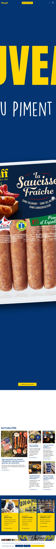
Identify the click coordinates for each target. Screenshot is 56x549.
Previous (3, 198)
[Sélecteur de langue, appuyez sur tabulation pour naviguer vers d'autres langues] (49, 2)
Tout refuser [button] (27, 545)
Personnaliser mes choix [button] (8, 546)
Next (53, 198)
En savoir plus (5, 470)
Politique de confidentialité (38, 545)
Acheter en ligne (28, 2)
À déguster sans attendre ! (27, 384)
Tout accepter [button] (19, 545)
